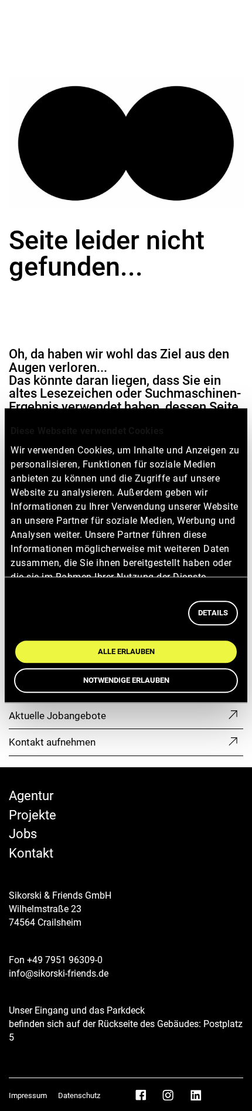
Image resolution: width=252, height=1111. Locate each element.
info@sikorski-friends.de (58, 973)
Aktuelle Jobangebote (57, 716)
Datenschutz (79, 1095)
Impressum (29, 1095)
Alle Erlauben (126, 651)
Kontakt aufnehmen (52, 742)
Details (213, 612)
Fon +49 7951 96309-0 (56, 960)
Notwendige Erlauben (126, 680)
